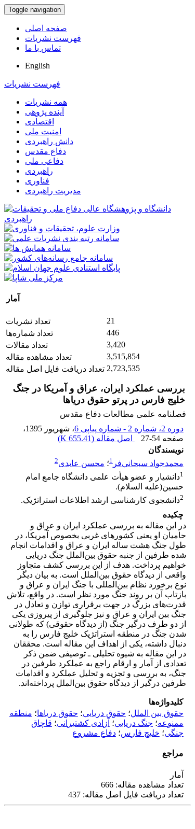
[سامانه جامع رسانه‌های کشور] (58, 258)
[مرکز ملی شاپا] (33, 277)
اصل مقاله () (96, 438)
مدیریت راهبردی (53, 190)
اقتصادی (39, 121)
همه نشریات (46, 101)
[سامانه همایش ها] (37, 248)
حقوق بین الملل (157, 713)
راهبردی (39, 170)
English (37, 65)
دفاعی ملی (44, 161)
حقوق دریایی (104, 713)
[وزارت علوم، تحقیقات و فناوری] (62, 228)
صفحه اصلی (46, 28)
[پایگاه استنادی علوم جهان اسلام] (62, 267)
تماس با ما (43, 48)
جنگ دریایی (133, 723)
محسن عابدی (81, 463)
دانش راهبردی (49, 141)
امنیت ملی (43, 131)
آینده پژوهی (44, 111)
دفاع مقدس (45, 151)
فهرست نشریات (53, 38)
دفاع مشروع (94, 732)
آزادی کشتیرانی (83, 723)
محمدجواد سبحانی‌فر (148, 463)
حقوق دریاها (57, 713)
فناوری (37, 180)
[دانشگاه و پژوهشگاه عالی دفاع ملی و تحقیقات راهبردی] (97, 218)
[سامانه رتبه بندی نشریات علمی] (61, 238)
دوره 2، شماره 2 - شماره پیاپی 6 (129, 428)
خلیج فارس (140, 732)
